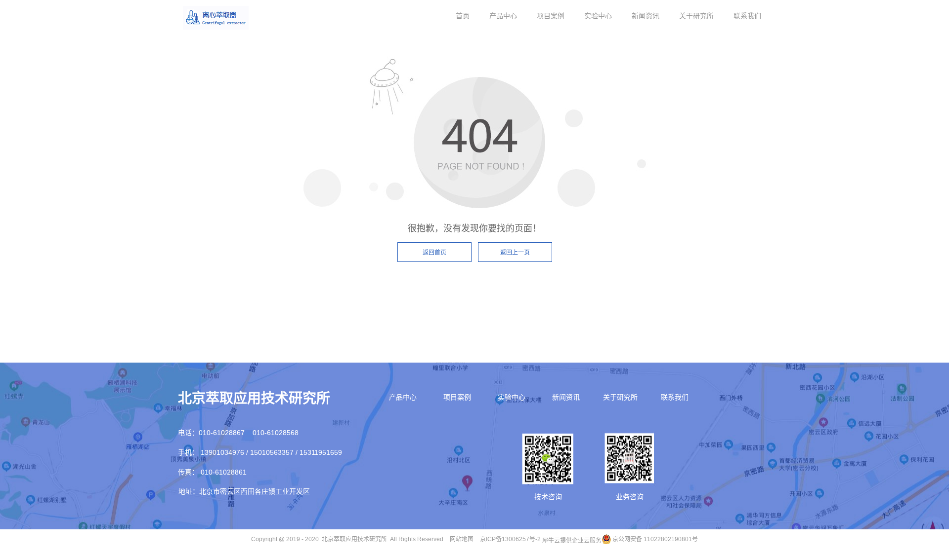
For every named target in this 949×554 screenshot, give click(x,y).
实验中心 (598, 16)
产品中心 (503, 16)
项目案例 (550, 16)
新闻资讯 (645, 16)
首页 (463, 16)
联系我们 (747, 16)
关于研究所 (696, 16)
